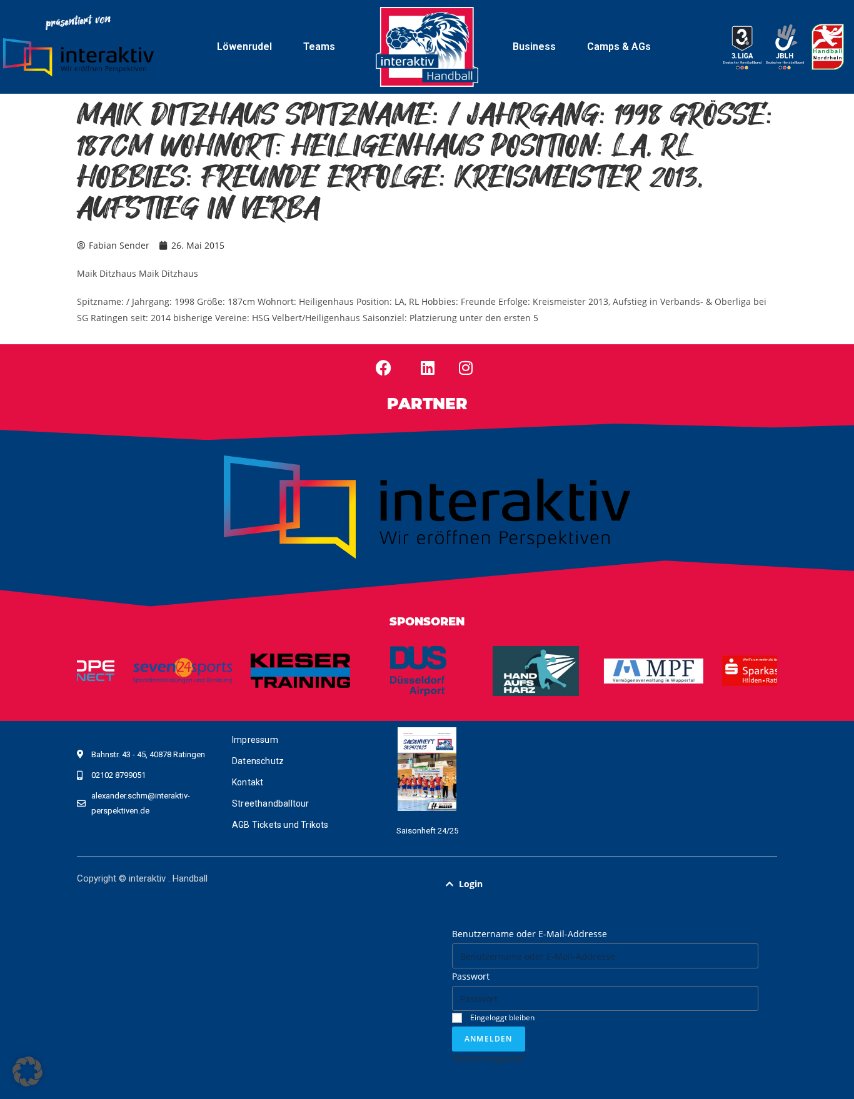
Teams (319, 46)
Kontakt (247, 782)
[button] (605, 884)
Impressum (255, 740)
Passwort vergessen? (488, 1058)
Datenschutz (258, 761)
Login (471, 884)
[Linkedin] (427, 368)
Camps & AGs (619, 46)
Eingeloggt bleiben (501, 1017)
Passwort (471, 976)
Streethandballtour (270, 803)
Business (534, 46)
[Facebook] (383, 368)
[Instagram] (465, 368)
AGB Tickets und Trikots (280, 825)
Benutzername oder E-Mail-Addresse (529, 934)
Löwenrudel (244, 46)
